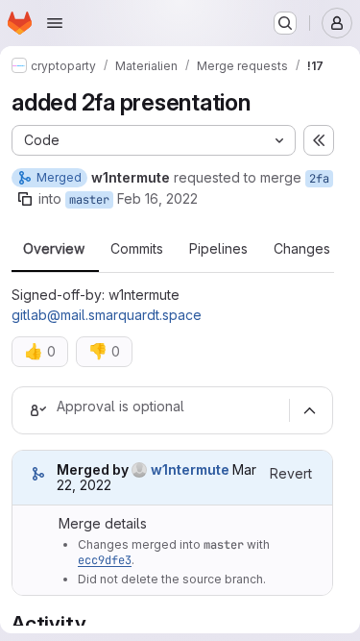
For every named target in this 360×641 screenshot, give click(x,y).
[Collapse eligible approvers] (309, 410)
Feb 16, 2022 (157, 198)
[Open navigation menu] (54, 23)
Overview (53, 249)
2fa (319, 178)
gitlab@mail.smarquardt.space (107, 315)
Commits (136, 249)
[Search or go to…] (285, 23)
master (89, 200)
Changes (302, 249)
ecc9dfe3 (105, 560)
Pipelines (218, 249)
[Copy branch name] (24, 198)
